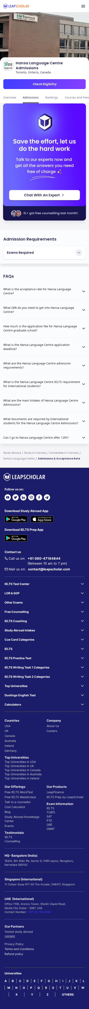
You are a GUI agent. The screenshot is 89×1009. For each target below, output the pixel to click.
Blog (8, 812)
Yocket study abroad (19, 931)
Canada (10, 736)
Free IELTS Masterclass (20, 797)
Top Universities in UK (19, 766)
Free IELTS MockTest (19, 792)
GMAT (51, 828)
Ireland (9, 745)
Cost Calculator (15, 807)
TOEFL (51, 812)
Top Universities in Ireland (22, 778)
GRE (49, 824)
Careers (52, 731)
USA (7, 726)
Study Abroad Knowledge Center (22, 819)
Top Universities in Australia (23, 774)
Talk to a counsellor (18, 802)
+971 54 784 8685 (39, 912)
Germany (11, 750)
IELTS (8, 837)
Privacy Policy (14, 944)
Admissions (31, 97)
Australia (10, 740)
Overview (9, 97)
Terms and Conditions (19, 949)
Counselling (12, 841)
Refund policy (14, 954)
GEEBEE (10, 936)
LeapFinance (55, 792)
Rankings (51, 97)
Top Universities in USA (20, 762)
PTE (49, 820)
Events (9, 826)
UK (6, 731)
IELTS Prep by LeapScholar (65, 797)
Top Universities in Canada (23, 770)
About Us (53, 726)
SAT (49, 816)
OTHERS (68, 994)
